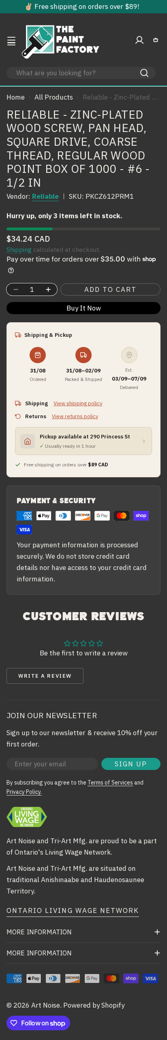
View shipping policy (78, 403)
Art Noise (45, 1005)
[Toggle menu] (11, 40)
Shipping (19, 249)
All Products (53, 97)
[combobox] (81, 73)
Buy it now (83, 308)
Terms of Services (110, 782)
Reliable (45, 196)
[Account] (139, 40)
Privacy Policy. (24, 791)
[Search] (144, 73)
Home (15, 97)
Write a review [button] (45, 675)
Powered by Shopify (93, 1005)
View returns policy (75, 416)
